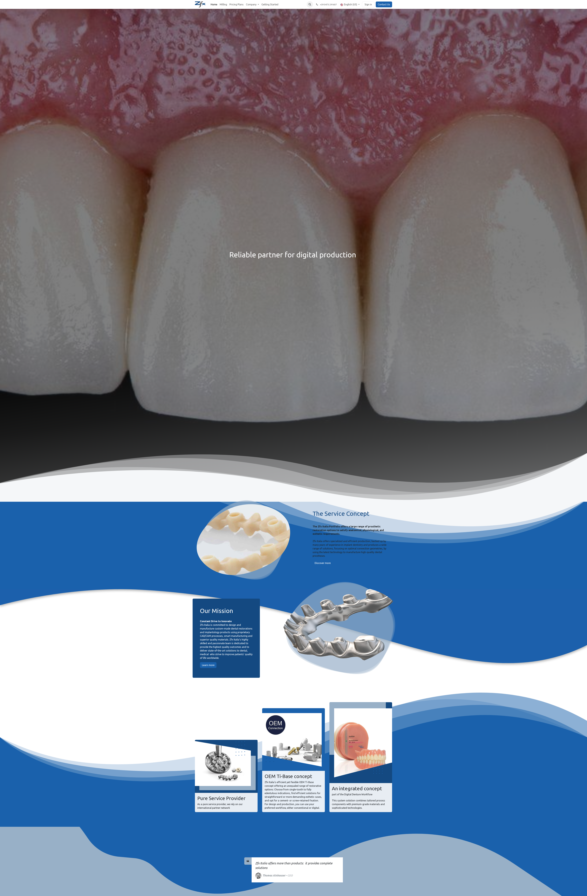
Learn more (208, 665)
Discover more (323, 563)
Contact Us (384, 4)
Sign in (368, 4)
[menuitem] (213, 4)
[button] (310, 4)
